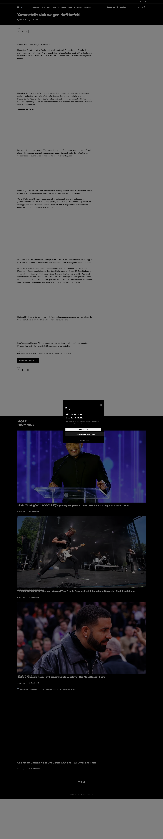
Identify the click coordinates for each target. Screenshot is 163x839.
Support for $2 (83, 429)
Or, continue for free (83, 440)
